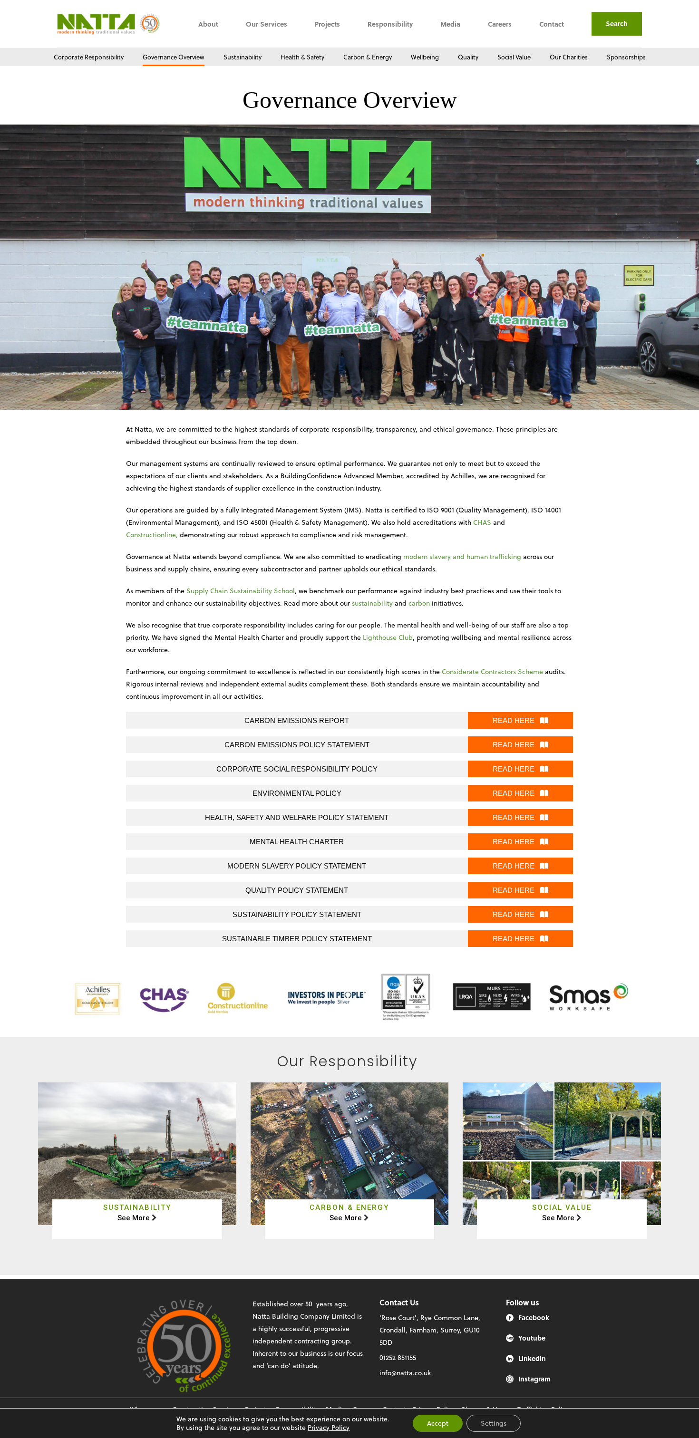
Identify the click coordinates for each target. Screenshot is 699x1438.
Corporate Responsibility (89, 56)
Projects (327, 24)
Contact (551, 24)
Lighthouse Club (388, 637)
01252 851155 (397, 1357)
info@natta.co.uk (405, 1373)
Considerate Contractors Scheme (492, 671)
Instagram (534, 1379)
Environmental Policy (296, 793)
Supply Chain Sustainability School (240, 591)
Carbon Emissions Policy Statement (296, 745)
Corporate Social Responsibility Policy (297, 769)
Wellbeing (425, 56)
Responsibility (390, 24)
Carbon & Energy (367, 56)
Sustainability (242, 56)
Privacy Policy (329, 1427)
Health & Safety (302, 56)
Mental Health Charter (297, 842)
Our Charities (569, 56)
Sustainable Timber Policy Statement (297, 939)
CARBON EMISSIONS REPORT (296, 720)
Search (617, 24)
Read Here (516, 720)
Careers (500, 24)
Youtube (531, 1338)
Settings (493, 1423)
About (208, 24)
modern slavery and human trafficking (462, 556)
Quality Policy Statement (296, 890)
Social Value (514, 56)
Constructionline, (152, 535)
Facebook (533, 1317)
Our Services (266, 24)
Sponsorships (626, 56)
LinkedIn (532, 1358)
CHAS (482, 522)
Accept (437, 1423)
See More (133, 1218)
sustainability (372, 603)
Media (450, 24)
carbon (419, 603)
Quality (468, 56)
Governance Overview (173, 56)
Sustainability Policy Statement (297, 914)
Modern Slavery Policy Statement (296, 866)
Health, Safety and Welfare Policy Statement (296, 817)
